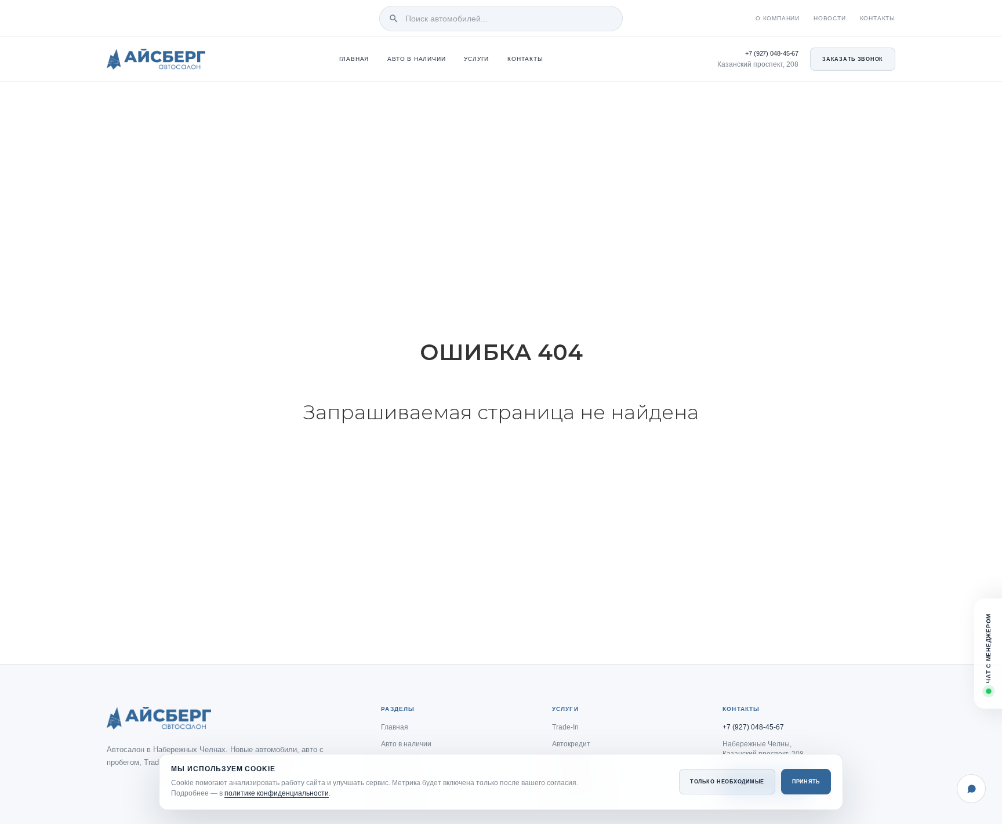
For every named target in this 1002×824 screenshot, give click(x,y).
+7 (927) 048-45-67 (771, 53)
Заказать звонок (852, 59)
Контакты (877, 18)
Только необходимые (727, 782)
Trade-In (565, 727)
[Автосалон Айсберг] (156, 59)
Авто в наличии (416, 59)
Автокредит (571, 744)
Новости (830, 18)
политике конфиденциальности (276, 793)
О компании (778, 18)
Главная (354, 59)
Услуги (476, 59)
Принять (806, 782)
